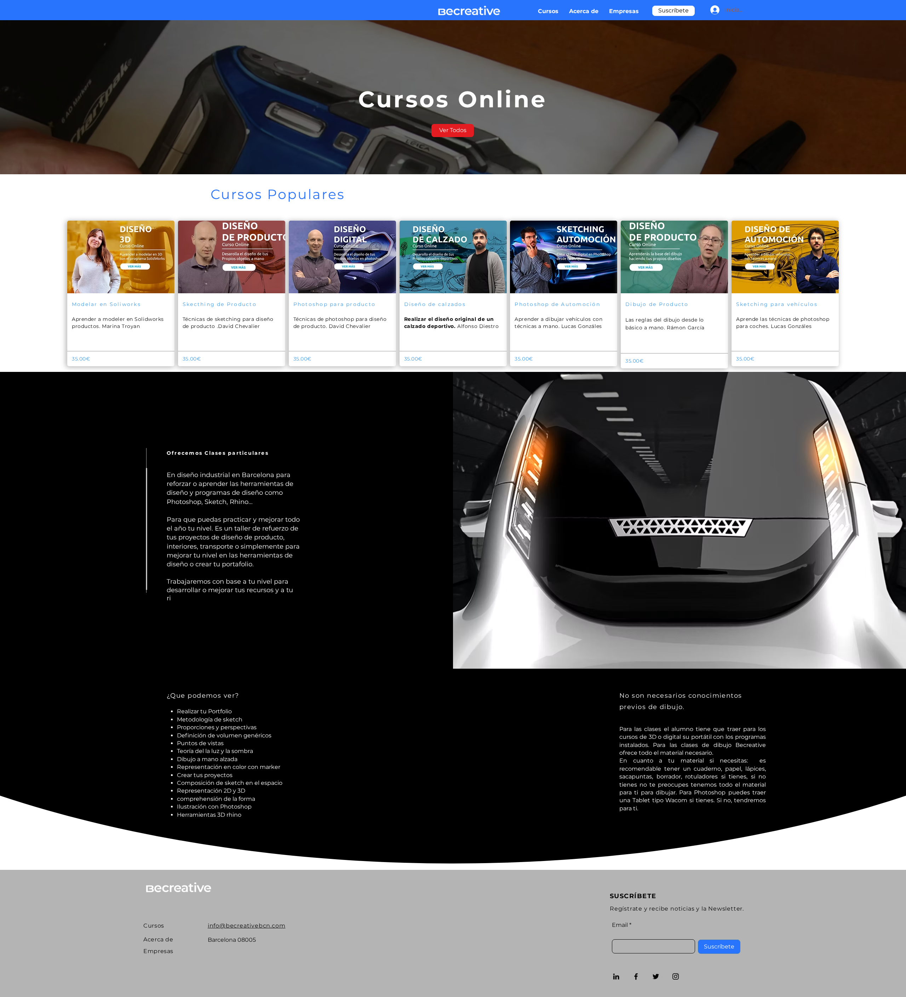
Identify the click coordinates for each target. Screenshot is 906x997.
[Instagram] (675, 976)
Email (620, 925)
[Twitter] (656, 976)
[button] (673, 11)
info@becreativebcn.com (247, 925)
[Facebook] (636, 976)
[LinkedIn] (616, 976)
